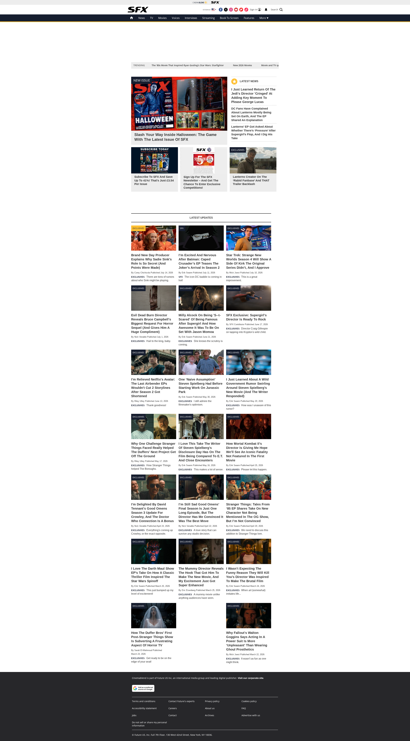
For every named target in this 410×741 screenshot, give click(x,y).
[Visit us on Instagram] (231, 10)
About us (210, 708)
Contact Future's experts (181, 701)
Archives (209, 715)
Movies (162, 18)
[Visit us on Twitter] (226, 10)
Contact (172, 715)
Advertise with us (251, 715)
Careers (172, 708)
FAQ (244, 708)
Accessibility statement (144, 708)
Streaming (208, 18)
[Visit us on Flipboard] (241, 10)
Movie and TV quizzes (273, 65)
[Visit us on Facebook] (221, 10)
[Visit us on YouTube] (236, 10)
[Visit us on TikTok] (246, 10)
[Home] (131, 17)
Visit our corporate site (250, 678)
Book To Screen (229, 18)
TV (151, 18)
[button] (277, 9)
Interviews (191, 18)
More (262, 18)
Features (249, 18)
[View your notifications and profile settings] (266, 9)
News (141, 18)
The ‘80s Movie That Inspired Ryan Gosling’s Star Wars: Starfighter (188, 65)
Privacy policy (212, 701)
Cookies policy (249, 701)
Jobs (134, 715)
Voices (176, 18)
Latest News (249, 81)
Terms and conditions (143, 701)
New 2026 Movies (242, 65)
